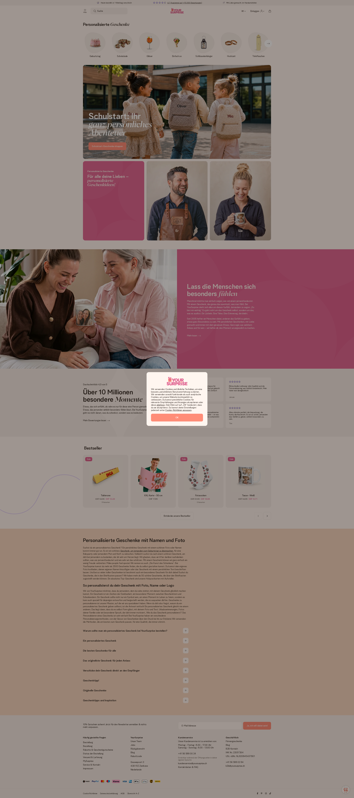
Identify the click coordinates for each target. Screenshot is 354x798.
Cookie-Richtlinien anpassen (178, 410)
